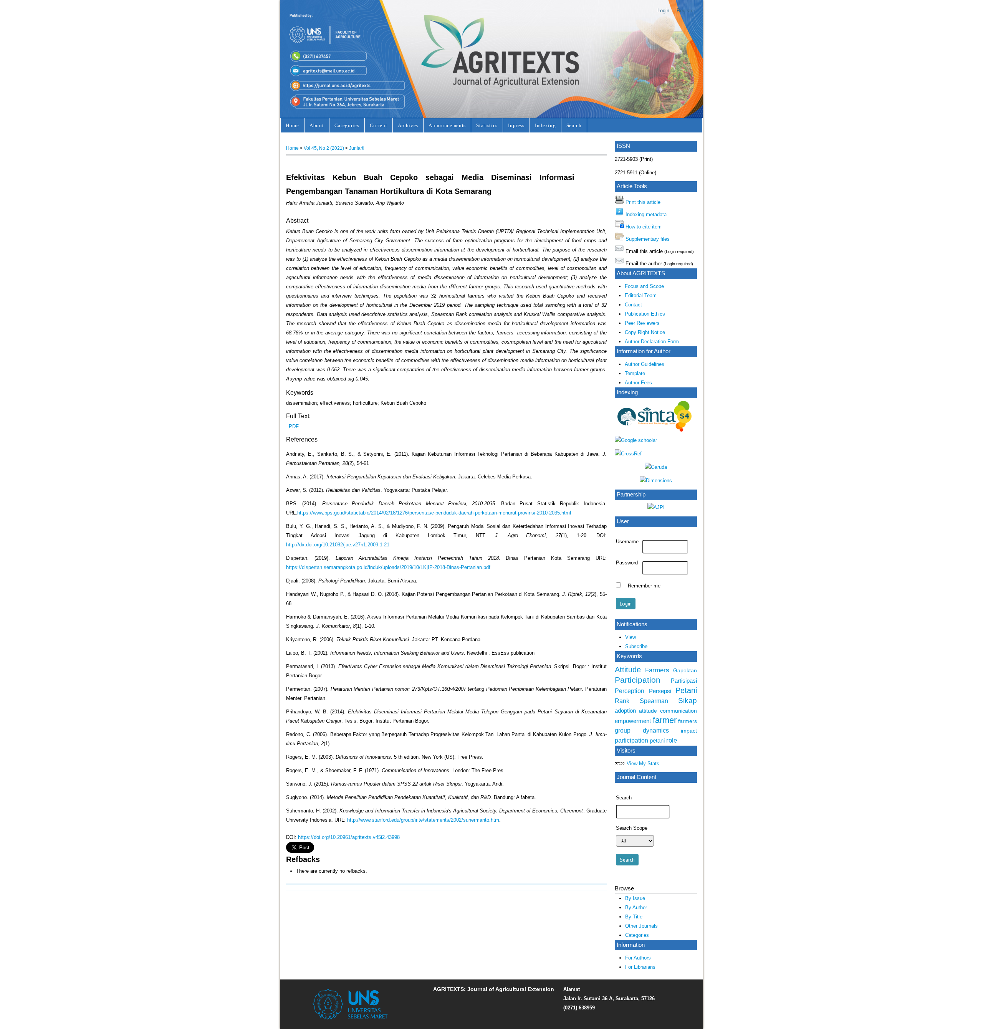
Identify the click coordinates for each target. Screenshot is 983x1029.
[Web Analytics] (620, 763)
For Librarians (640, 967)
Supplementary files (648, 239)
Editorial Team (641, 295)
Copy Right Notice (645, 332)
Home (292, 125)
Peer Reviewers (642, 323)
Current (378, 125)
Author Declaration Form (652, 341)
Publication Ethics (645, 314)
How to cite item (644, 227)
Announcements (447, 125)
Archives (408, 125)
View (630, 637)
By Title (633, 917)
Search (574, 125)
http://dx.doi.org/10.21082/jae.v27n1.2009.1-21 (337, 545)
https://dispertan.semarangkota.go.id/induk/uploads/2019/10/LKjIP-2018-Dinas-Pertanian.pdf (388, 567)
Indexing (545, 125)
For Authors (638, 958)
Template (635, 373)
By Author (636, 907)
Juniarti (356, 148)
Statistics (487, 125)
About (316, 125)
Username (627, 541)
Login (663, 10)
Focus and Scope (644, 286)
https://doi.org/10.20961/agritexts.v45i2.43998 (349, 837)
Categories (346, 125)
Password (627, 563)
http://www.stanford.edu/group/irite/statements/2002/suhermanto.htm (423, 820)
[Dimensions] (656, 480)
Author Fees (638, 382)
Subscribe (636, 646)
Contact (633, 305)
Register (686, 10)
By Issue (635, 898)
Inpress (516, 125)
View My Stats (643, 763)
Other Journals (641, 926)
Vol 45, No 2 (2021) (324, 148)
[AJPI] (656, 507)
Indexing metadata (646, 214)
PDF (294, 426)
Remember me (644, 586)
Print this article (643, 202)
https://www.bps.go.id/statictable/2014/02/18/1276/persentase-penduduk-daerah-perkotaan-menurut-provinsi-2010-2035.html (434, 513)
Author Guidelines (644, 364)
